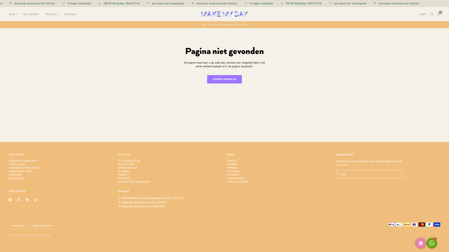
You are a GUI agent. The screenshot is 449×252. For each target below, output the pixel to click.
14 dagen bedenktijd (75, 3)
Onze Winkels (126, 164)
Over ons (124, 154)
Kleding (231, 160)
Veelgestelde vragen (21, 171)
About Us (51, 14)
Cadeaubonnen (236, 178)
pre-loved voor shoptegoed (164, 3)
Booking (70, 14)
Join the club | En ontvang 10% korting (224, 24)
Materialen (15, 174)
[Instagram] (21, 200)
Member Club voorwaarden (134, 181)
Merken (122, 174)
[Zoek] (431, 14)
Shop (12, 14)
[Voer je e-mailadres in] (400, 174)
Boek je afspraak (127, 167)
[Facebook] (12, 200)
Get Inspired (30, 14)
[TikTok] (38, 200)
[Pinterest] (29, 200)
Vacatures (124, 178)
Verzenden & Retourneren (24, 167)
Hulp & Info (16, 154)
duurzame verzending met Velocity (31, 3)
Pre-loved (123, 171)
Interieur (232, 167)
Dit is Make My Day (129, 160)
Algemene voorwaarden (23, 160)
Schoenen (233, 174)
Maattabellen (16, 178)
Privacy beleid (17, 164)
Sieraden (232, 164)
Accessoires (234, 171)
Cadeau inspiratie (237, 181)
